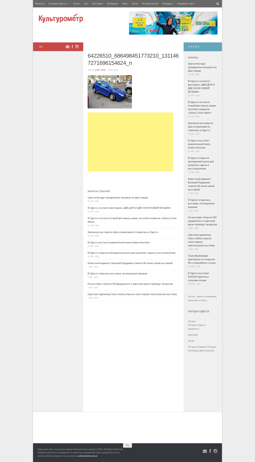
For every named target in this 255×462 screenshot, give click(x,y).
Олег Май (100, 70)
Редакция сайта (185, 3)
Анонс (76, 3)
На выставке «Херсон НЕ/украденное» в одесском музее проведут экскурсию (130, 284)
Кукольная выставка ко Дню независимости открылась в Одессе (123, 232)
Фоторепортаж (150, 3)
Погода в (196, 325)
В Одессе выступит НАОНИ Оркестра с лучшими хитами (198, 277)
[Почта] (67, 46)
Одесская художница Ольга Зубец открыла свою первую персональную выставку (132, 294)
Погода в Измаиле (197, 347)
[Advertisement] (130, 142)
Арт (86, 3)
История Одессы (58, 3)
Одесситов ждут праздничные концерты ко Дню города (118, 197)
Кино (125, 3)
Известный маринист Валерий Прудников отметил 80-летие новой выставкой (130, 263)
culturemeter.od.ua (87, 456)
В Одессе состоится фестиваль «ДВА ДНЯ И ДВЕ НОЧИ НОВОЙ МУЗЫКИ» (129, 208)
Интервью (112, 3)
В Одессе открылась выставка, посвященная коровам (117, 273)
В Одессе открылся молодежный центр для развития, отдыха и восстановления (131, 253)
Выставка (97, 3)
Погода (191, 321)
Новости (39, 3)
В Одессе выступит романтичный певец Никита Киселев (118, 242)
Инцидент (167, 3)
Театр (135, 3)
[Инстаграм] (77, 46)
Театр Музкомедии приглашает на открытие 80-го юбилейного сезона (202, 259)
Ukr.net (191, 296)
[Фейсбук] (72, 46)
